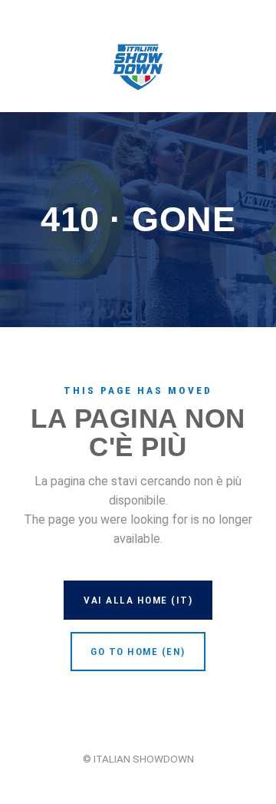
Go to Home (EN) (138, 651)
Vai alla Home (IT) (138, 600)
